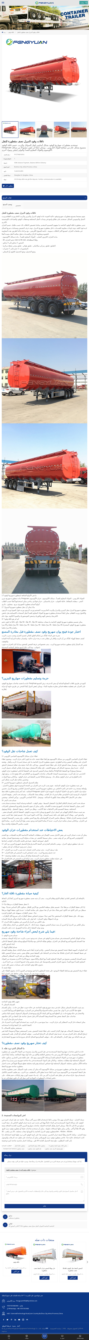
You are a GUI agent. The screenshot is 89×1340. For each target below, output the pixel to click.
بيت (4, 32)
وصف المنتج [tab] (7, 204)
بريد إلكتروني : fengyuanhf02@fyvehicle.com (22, 1301)
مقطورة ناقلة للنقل (20, 1146)
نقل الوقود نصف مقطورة (34, 1149)
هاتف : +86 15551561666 (15, 1306)
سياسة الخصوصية (55, 1328)
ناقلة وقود (11, 32)
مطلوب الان (9, 186)
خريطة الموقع (6, 1326)
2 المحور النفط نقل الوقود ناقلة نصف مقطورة (73, 1269)
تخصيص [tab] (18, 205)
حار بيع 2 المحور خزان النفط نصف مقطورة (44, 1269)
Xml (64, 1328)
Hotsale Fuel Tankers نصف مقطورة (13, 1149)
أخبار (18, 1326)
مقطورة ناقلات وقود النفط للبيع (37, 1146)
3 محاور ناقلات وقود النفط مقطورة (58, 1146)
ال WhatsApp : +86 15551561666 (18, 1308)
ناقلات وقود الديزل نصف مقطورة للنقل (18, 1170)
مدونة (14, 1326)
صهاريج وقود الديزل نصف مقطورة (54, 1149)
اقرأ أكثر (16, 1271)
